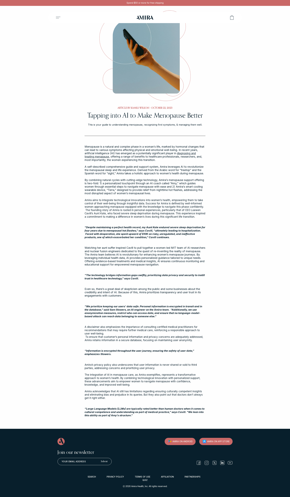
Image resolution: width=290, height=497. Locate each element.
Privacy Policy (115, 476)
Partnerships (192, 476)
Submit (104, 461)
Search (92, 476)
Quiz (145, 480)
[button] (58, 17)
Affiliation (167, 476)
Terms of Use (142, 476)
